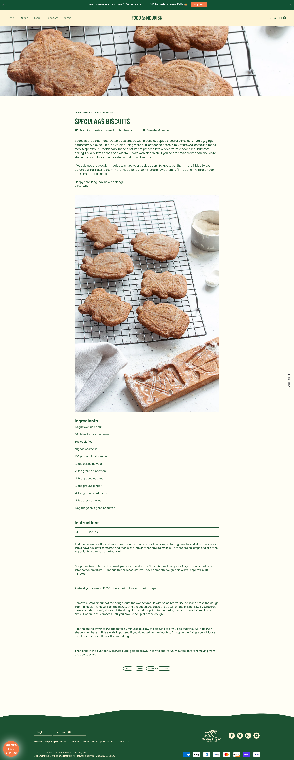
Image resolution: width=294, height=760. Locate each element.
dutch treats (164, 668)
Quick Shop (289, 380)
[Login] (269, 17)
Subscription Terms (103, 741)
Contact (67, 18)
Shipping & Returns (55, 741)
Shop (11, 18)
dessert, (109, 130)
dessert (151, 668)
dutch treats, (124, 130)
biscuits (128, 668)
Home (78, 112)
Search (38, 741)
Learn (37, 18)
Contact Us (123, 741)
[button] (11, 749)
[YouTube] (256, 735)
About (24, 18)
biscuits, (85, 130)
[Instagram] (248, 735)
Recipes (87, 112)
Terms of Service (79, 741)
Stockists (52, 18)
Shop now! (198, 4)
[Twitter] (240, 735)
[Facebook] (232, 735)
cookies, (97, 130)
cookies (140, 668)
